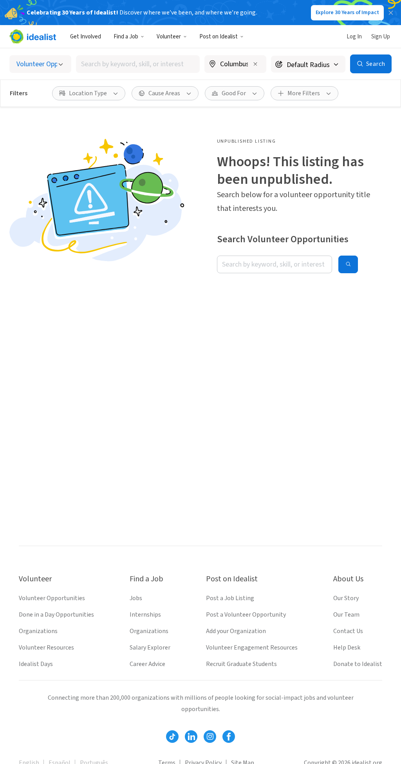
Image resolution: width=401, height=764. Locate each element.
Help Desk (346, 647)
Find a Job (126, 37)
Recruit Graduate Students (241, 664)
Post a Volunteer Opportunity (246, 614)
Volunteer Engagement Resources (252, 647)
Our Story (346, 598)
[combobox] (137, 64)
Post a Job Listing (230, 598)
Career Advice (147, 664)
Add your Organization (236, 631)
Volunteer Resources (46, 647)
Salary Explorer (150, 647)
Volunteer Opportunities (52, 598)
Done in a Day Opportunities (56, 614)
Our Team (346, 614)
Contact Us (348, 631)
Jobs (136, 598)
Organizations (38, 631)
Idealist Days (36, 664)
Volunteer (169, 37)
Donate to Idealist (357, 664)
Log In (354, 37)
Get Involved (85, 37)
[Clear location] (255, 64)
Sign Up (380, 37)
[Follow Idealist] (172, 736)
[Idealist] (32, 36)
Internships (145, 614)
